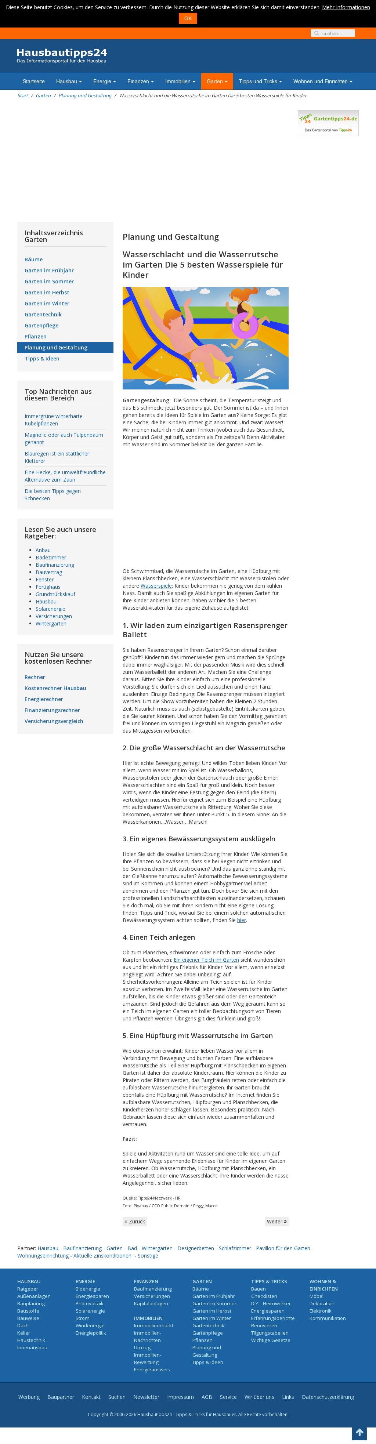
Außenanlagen (34, 1296)
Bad (132, 1248)
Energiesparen (92, 1296)
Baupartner (60, 1396)
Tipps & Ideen (42, 358)
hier (241, 920)
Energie (102, 81)
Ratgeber (27, 1288)
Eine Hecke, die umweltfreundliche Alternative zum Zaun (65, 476)
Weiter (275, 1221)
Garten (215, 81)
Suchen (117, 1396)
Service (228, 1396)
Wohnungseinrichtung (43, 1255)
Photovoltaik (90, 1303)
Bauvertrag (49, 572)
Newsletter (146, 1396)
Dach (23, 1325)
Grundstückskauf (55, 594)
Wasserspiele (156, 585)
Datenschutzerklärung (328, 1396)
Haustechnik (31, 1340)
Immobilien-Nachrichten (147, 1336)
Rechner (35, 677)
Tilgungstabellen (270, 1332)
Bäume (34, 259)
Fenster (45, 579)
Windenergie (90, 1325)
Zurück (136, 1221)
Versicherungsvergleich (54, 721)
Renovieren (264, 1325)
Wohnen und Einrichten (320, 81)
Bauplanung (31, 1303)
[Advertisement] (153, 161)
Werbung (29, 1396)
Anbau (43, 550)
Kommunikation (328, 1318)
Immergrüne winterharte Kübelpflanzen (54, 420)
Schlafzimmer (235, 1248)
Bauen (258, 1288)
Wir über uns (259, 1396)
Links (288, 1396)
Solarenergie (50, 608)
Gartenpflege (41, 325)
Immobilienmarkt (153, 1325)
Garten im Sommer (49, 281)
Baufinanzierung (55, 564)
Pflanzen (36, 336)
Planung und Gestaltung (84, 95)
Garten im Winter (47, 303)
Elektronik (321, 1310)
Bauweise (28, 1318)
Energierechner (44, 699)
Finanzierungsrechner (52, 710)
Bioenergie (88, 1288)
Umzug (142, 1347)
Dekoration (322, 1303)
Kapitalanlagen (151, 1303)
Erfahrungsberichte (273, 1318)
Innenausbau (32, 1347)
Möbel (316, 1296)
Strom (83, 1318)
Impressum (180, 1396)
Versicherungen (54, 616)
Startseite (34, 81)
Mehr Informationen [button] (346, 7)
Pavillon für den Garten (283, 1248)
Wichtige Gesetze (270, 1340)
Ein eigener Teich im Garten (206, 959)
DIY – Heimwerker (271, 1303)
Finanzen (138, 81)
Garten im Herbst (47, 292)
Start (22, 95)
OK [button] (188, 18)
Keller (23, 1332)
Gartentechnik (43, 314)
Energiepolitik (91, 1332)
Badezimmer (51, 557)
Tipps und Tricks (258, 81)
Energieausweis (152, 1369)
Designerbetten (195, 1248)
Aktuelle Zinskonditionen (102, 1255)
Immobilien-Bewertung (147, 1358)
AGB (207, 1396)
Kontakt (91, 1396)
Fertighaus (48, 586)
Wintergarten (51, 623)
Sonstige (148, 1255)
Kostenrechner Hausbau (55, 688)
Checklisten (264, 1296)
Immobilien (178, 81)
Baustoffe (28, 1310)
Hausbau (66, 81)
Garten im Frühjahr (49, 270)
